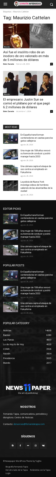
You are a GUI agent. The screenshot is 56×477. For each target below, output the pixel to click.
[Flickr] (28, 446)
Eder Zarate (8, 64)
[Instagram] (36, 446)
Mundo (7, 47)
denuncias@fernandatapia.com (29, 424)
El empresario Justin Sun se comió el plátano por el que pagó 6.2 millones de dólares (26, 103)
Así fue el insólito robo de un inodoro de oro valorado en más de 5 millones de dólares (26, 56)
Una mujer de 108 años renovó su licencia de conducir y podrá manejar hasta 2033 (35, 153)
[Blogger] (13, 446)
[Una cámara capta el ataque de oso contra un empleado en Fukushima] (10, 170)
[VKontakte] (43, 446)
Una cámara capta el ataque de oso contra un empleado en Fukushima (36, 169)
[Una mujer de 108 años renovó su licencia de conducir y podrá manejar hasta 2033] (10, 154)
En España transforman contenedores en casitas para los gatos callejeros (37, 138)
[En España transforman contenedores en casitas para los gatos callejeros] (10, 138)
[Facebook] (20, 446)
